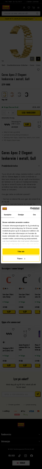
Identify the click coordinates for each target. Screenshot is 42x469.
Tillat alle (21, 251)
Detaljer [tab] (21, 214)
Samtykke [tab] (7, 214)
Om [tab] (34, 214)
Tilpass (20, 258)
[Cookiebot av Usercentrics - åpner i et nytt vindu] (30, 208)
